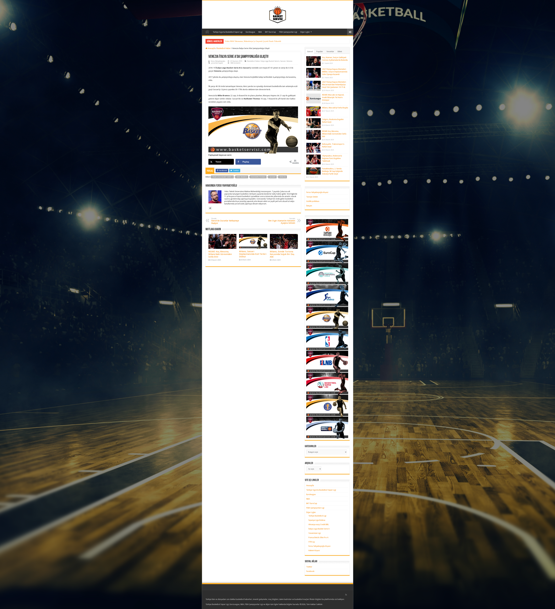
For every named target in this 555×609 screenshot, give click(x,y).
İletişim (309, 206)
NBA (260, 32)
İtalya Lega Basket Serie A (270, 61)
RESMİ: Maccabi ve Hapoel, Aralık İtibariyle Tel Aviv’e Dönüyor (333, 97)
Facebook (310, 571)
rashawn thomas (258, 177)
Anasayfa (207, 32)
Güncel (310, 51)
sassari (272, 177)
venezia (283, 177)
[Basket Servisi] (278, 14)
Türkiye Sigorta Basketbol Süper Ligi (228, 32)
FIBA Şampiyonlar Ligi (288, 32)
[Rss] (346, 594)
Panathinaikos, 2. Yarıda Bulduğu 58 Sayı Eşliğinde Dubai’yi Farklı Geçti (332, 171)
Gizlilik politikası (312, 201)
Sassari (283, 61)
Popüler (319, 51)
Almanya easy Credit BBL (318, 524)
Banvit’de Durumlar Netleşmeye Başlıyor (225, 221)
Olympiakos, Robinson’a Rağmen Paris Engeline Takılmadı (332, 158)
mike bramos (242, 177)
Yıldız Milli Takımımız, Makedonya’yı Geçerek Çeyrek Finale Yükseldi (253, 41)
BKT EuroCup (270, 32)
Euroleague (250, 32)
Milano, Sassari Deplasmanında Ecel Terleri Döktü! (252, 254)
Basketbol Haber (224, 48)
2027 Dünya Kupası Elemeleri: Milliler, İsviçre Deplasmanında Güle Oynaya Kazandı (334, 71)
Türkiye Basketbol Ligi (317, 516)
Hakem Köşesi (314, 550)
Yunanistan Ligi (314, 533)
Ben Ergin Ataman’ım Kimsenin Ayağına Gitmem (281, 221)
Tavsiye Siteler (312, 197)
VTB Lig (311, 542)
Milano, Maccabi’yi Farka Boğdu (335, 108)
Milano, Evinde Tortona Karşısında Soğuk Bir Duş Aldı (282, 254)
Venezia (289, 61)
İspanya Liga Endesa (316, 520)
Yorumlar (330, 51)
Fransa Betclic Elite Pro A (318, 537)
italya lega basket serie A (222, 177)
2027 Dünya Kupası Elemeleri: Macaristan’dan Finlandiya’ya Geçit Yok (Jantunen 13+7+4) (334, 84)
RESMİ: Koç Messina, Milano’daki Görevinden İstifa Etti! (220, 254)
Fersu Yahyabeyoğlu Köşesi (317, 192)
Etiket (340, 51)
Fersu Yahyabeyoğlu (218, 61)
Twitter (309, 567)
